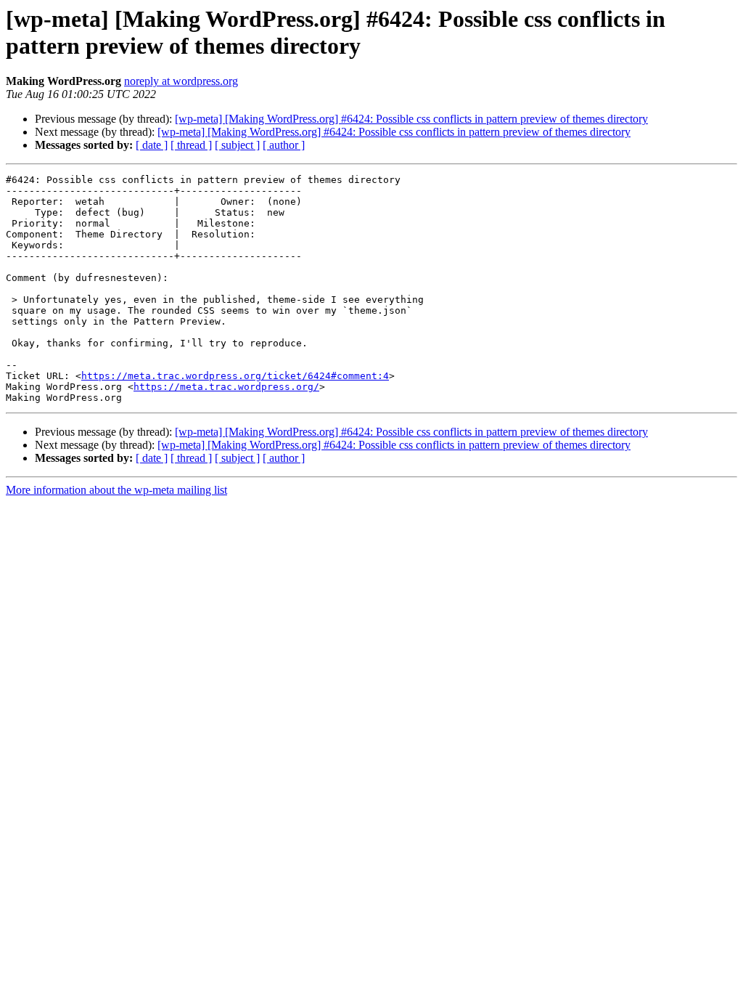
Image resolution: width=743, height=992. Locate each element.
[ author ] (284, 145)
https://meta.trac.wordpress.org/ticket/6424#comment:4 (235, 375)
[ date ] (152, 145)
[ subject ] (237, 145)
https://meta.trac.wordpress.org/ (226, 386)
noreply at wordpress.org (181, 81)
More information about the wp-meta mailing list (116, 490)
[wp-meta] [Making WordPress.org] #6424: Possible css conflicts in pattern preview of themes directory (411, 119)
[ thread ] (191, 145)
